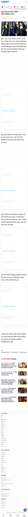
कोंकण (2, 446)
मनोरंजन (2, 471)
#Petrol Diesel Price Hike (6, 483)
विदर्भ (2, 444)
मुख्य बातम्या (11, 8)
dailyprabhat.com (5, 494)
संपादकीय (3, 454)
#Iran (2, 482)
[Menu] (25, 2)
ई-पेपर (2, 492)
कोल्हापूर (2, 427)
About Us (9, 512)
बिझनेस (2, 469)
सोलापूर (2, 435)
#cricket (3, 485)
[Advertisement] (14, 70)
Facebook (3, 501)
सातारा (2, 431)
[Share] (26, 17)
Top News (3, 452)
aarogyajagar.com (5, 495)
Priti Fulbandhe (6, 16)
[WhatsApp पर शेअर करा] (23, 17)
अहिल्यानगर (3, 425)
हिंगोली (2, 433)
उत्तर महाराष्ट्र (3, 438)
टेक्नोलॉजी (3, 468)
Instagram (3, 505)
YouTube (3, 507)
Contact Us (14, 512)
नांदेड (2, 423)
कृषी (2, 464)
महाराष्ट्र (2, 458)
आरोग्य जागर (3, 462)
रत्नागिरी (2, 436)
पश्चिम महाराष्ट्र (3, 440)
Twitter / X (3, 503)
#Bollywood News (6, 352)
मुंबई (2, 415)
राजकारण (3, 460)
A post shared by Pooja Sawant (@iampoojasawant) (14, 129)
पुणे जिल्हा (3, 421)
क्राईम (2, 466)
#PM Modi (3, 478)
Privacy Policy (20, 512)
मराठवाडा (3, 442)
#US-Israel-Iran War (5, 480)
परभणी (2, 429)
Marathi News (4, 8)
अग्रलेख (2, 456)
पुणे (1, 417)
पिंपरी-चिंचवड (3, 419)
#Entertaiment (14, 352)
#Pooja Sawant (23, 352)
